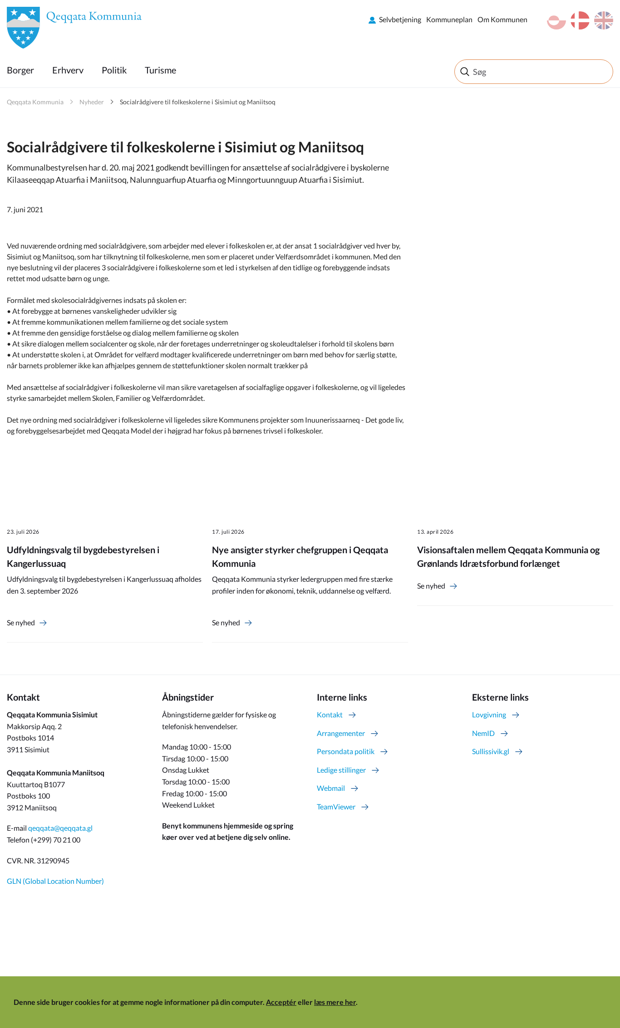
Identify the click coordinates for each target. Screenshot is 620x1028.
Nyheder (91, 102)
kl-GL (556, 20)
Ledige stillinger (341, 769)
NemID (483, 733)
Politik (114, 69)
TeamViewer (336, 806)
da (580, 20)
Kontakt (330, 714)
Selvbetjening (400, 19)
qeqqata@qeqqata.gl (60, 827)
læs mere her (335, 1002)
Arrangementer (341, 733)
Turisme (160, 69)
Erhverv (68, 69)
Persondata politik (345, 751)
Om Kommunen (502, 19)
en (603, 20)
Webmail (331, 788)
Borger (20, 69)
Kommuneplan (449, 19)
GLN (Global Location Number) (55, 881)
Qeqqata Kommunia (35, 102)
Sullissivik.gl (490, 751)
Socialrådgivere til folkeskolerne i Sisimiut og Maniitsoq (198, 102)
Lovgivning (489, 714)
